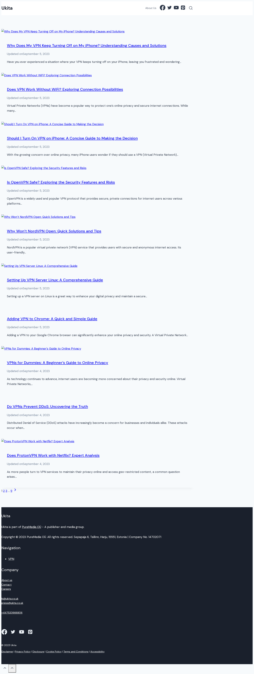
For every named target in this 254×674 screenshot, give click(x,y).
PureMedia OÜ (31, 527)
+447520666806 (11, 612)
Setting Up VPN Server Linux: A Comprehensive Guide (55, 279)
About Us (150, 8)
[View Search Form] (191, 8)
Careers (6, 589)
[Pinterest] (183, 8)
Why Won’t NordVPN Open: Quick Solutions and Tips (54, 231)
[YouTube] (176, 8)
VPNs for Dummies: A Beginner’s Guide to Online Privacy (57, 362)
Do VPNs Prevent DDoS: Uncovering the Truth (47, 406)
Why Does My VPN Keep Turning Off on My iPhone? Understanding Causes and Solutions (86, 45)
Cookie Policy (54, 651)
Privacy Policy (23, 651)
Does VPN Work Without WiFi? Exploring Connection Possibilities (65, 89)
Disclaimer (7, 651)
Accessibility (97, 651)
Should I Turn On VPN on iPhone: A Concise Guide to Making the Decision (72, 138)
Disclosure (38, 651)
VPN (11, 559)
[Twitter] (169, 8)
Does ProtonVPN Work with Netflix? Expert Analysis (53, 455)
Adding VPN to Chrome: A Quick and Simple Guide (52, 318)
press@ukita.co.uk (12, 603)
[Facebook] (163, 8)
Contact (6, 584)
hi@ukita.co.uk (9, 598)
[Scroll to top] (4, 668)
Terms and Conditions (75, 651)
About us (6, 580)
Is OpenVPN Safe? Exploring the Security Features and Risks (61, 182)
